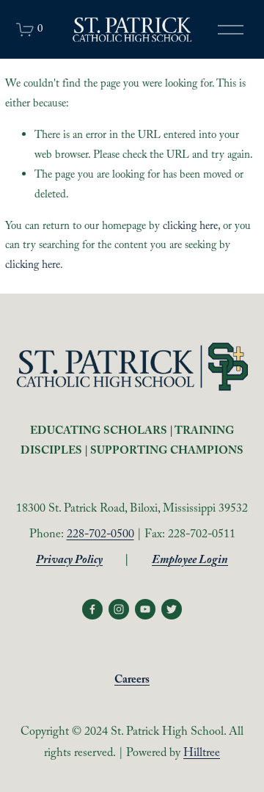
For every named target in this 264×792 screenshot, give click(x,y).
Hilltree (201, 754)
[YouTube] (145, 609)
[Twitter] (171, 609)
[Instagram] (119, 609)
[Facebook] (92, 609)
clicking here (190, 227)
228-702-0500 (100, 535)
